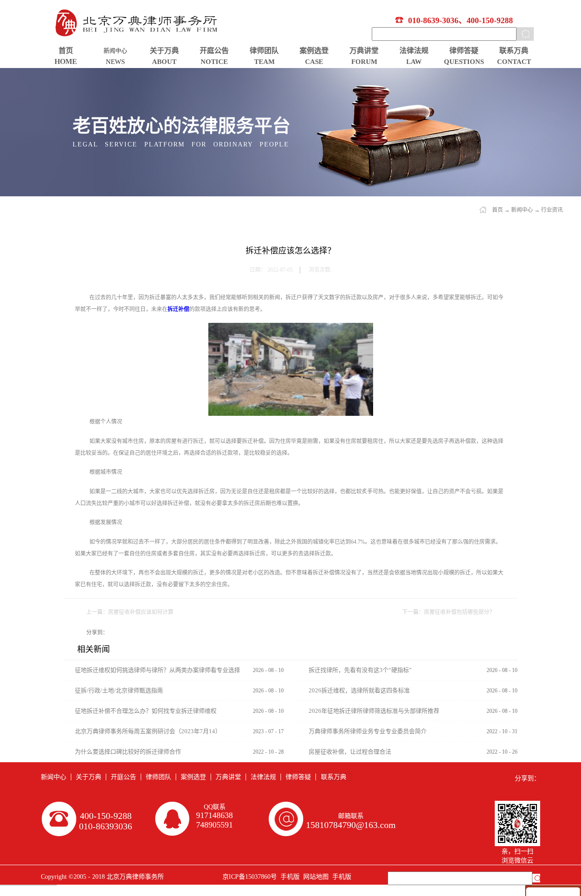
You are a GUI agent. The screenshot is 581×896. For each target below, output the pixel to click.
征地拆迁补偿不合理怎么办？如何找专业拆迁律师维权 (146, 710)
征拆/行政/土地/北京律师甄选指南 (119, 690)
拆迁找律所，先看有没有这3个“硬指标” (360, 670)
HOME (65, 61)
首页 (66, 50)
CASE (314, 61)
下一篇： (448, 612)
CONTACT (514, 61)
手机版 (288, 876)
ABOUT (164, 61)
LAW (414, 61)
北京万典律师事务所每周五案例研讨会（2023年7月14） (148, 731)
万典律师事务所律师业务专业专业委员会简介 (368, 731)
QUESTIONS (464, 61)
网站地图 (314, 876)
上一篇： (129, 612)
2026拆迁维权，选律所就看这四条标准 (359, 690)
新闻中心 (522, 210)
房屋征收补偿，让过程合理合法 (350, 751)
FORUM (364, 61)
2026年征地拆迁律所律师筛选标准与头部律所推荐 (374, 710)
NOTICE (214, 61)
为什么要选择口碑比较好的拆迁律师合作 (128, 751)
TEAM (264, 61)
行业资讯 (552, 210)
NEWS (115, 61)
